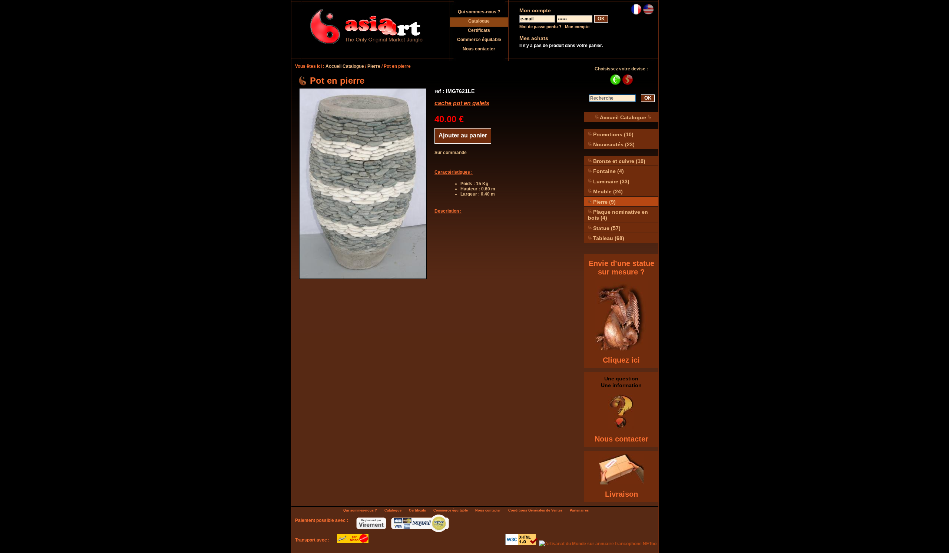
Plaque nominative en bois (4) (618, 215)
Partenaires (579, 510)
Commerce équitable (479, 39)
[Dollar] (627, 83)
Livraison (621, 494)
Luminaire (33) (610, 181)
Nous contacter (479, 48)
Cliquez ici (621, 360)
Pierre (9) (604, 201)
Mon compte (577, 26)
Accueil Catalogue (344, 66)
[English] (648, 13)
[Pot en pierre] (363, 183)
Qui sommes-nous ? (479, 11)
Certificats (479, 30)
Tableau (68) (608, 238)
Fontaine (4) (608, 171)
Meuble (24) (607, 191)
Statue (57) (606, 228)
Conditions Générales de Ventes (535, 510)
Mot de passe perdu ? (540, 26)
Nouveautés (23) (613, 144)
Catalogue (479, 21)
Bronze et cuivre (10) (618, 161)
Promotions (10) (613, 134)
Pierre (373, 66)
